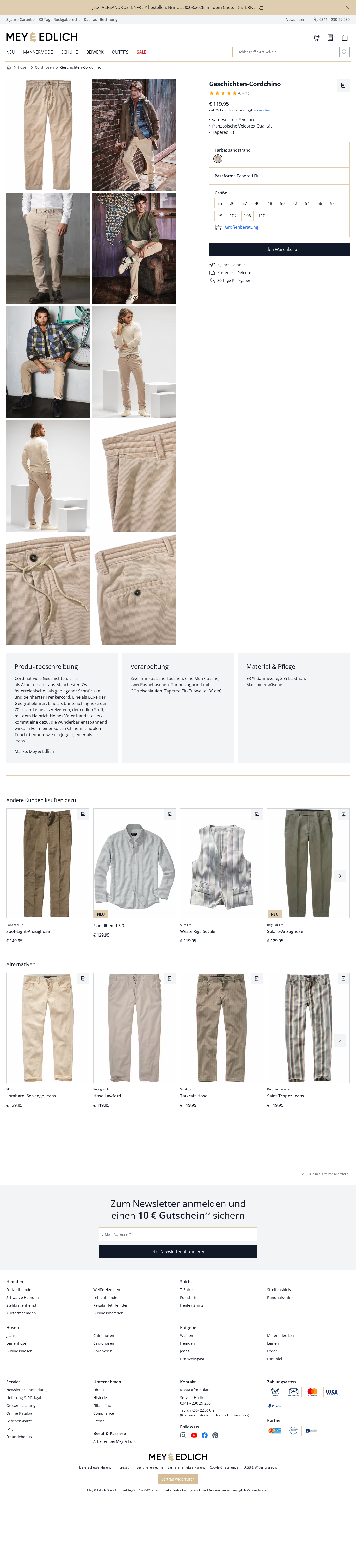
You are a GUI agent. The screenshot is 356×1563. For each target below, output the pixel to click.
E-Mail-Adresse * (116, 1234)
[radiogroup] (279, 154)
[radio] (217, 158)
